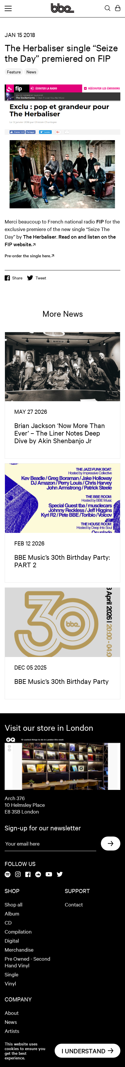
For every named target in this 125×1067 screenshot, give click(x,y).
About (12, 1012)
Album (12, 913)
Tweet (40, 277)
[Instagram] (18, 874)
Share (17, 277)
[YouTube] (49, 874)
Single (11, 974)
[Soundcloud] (38, 874)
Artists (12, 1030)
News (11, 1021)
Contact (74, 904)
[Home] (62, 11)
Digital (12, 940)
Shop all (13, 904)
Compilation (18, 931)
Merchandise (19, 949)
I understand (84, 1051)
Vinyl (10, 983)
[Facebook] (28, 875)
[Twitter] (60, 875)
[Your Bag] (117, 8)
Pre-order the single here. (28, 255)
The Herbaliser (39, 236)
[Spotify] (7, 874)
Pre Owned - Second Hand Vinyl (27, 962)
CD (8, 922)
